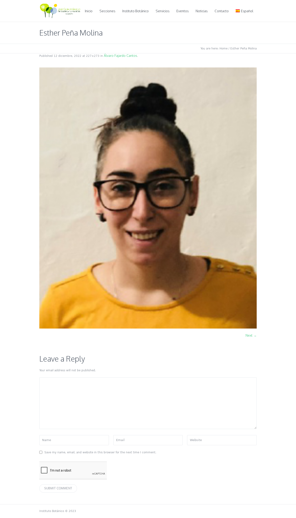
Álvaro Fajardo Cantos (120, 56)
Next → (251, 335)
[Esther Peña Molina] (148, 198)
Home (223, 48)
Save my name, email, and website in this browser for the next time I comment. (100, 452)
